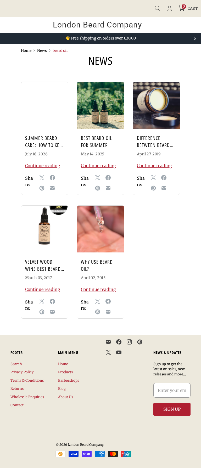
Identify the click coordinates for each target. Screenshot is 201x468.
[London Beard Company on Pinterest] (139, 342)
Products (65, 372)
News (42, 50)
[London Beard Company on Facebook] (118, 342)
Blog (62, 388)
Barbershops (68, 380)
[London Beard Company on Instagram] (129, 342)
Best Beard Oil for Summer (96, 141)
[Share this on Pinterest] (41, 188)
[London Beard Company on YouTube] (118, 352)
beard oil (60, 50)
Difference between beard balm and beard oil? (154, 148)
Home (26, 50)
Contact (17, 405)
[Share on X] (41, 177)
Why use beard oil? (97, 265)
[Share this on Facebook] (52, 177)
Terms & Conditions (27, 380)
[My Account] (169, 8)
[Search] (157, 8)
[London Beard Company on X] (108, 352)
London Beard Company (85, 445)
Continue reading (42, 165)
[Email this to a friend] (52, 188)
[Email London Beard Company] (108, 342)
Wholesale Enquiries (27, 397)
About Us (65, 397)
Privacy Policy (22, 372)
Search (16, 364)
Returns (17, 388)
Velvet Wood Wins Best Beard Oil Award (43, 268)
